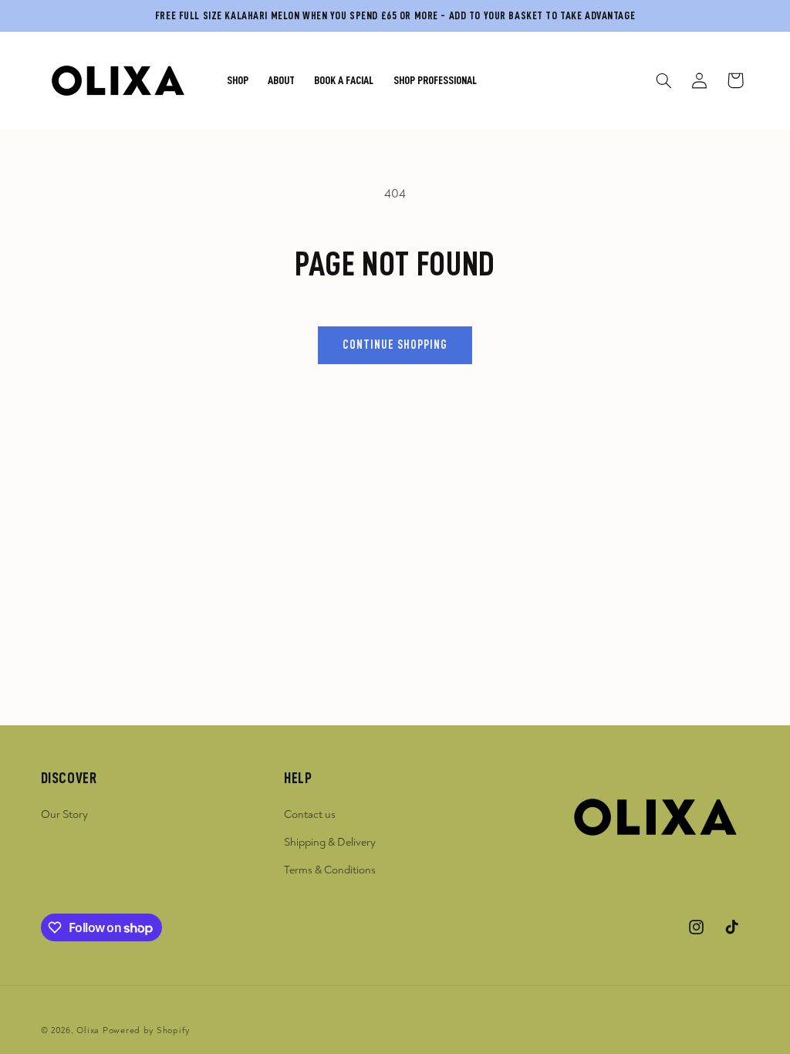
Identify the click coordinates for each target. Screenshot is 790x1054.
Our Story (64, 814)
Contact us (310, 814)
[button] (663, 80)
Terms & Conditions (330, 870)
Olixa (88, 1030)
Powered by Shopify (146, 1030)
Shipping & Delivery (330, 842)
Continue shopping (395, 345)
